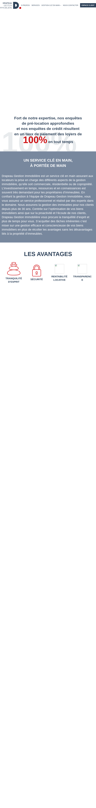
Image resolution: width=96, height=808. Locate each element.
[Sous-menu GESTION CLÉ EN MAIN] (60, 5)
